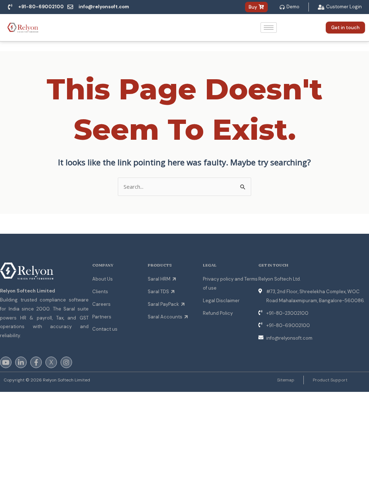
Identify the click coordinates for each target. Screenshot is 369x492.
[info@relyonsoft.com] (70, 7)
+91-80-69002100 (41, 7)
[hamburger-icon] (269, 27)
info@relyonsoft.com (104, 7)
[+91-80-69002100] (10, 7)
